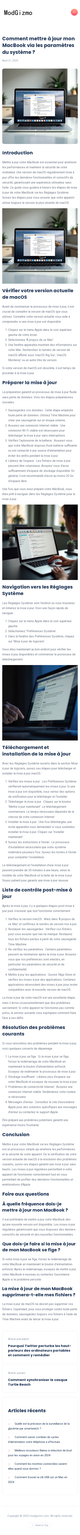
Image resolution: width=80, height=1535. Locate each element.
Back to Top (42, 1525)
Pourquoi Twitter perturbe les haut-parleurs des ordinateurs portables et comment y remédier (39, 1350)
